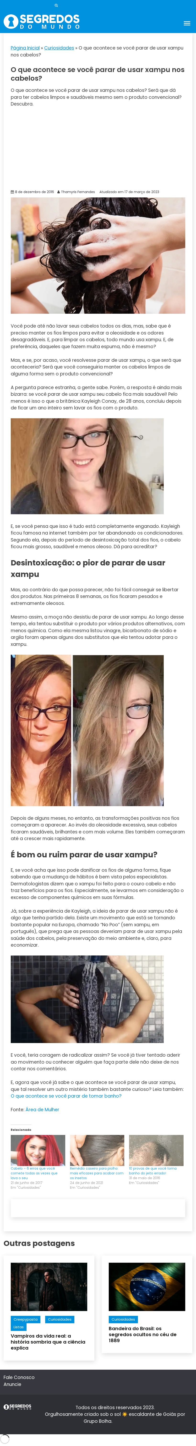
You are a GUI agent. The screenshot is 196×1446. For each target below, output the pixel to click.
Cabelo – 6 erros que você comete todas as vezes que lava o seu (34, 1173)
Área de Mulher (42, 1109)
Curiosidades (59, 48)
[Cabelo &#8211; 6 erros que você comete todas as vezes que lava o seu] (38, 1150)
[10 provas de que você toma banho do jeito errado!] (156, 1150)
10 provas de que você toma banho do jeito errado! (153, 1171)
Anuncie (12, 1384)
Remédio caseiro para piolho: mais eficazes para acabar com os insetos (97, 1173)
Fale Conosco (19, 1377)
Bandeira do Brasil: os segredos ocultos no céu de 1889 (143, 1334)
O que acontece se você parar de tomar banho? (66, 1096)
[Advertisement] (98, 147)
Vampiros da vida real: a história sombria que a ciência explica (48, 1342)
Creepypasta (26, 1319)
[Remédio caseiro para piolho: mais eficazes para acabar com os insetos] (97, 1150)
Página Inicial (25, 48)
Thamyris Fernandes (78, 192)
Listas (19, 1326)
